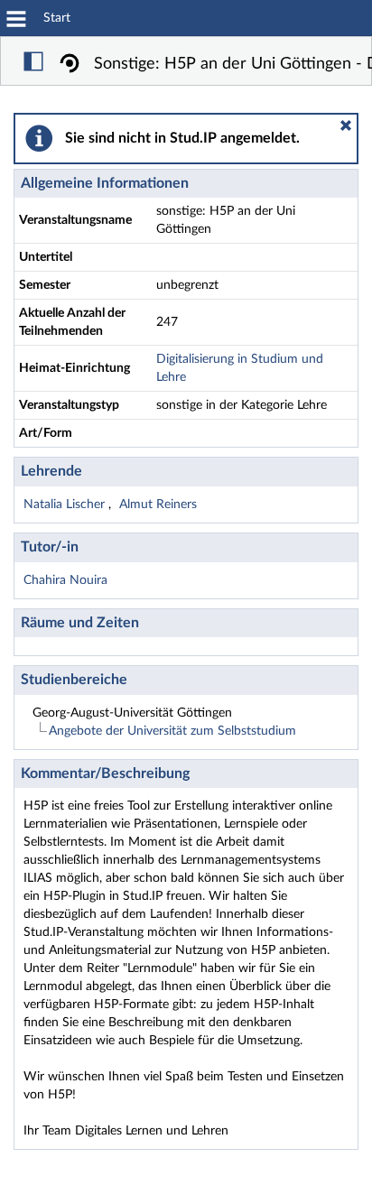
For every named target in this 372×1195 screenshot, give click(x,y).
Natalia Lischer (65, 504)
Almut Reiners (158, 504)
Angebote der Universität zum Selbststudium (172, 731)
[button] (346, 125)
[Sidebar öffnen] (33, 64)
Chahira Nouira (65, 580)
